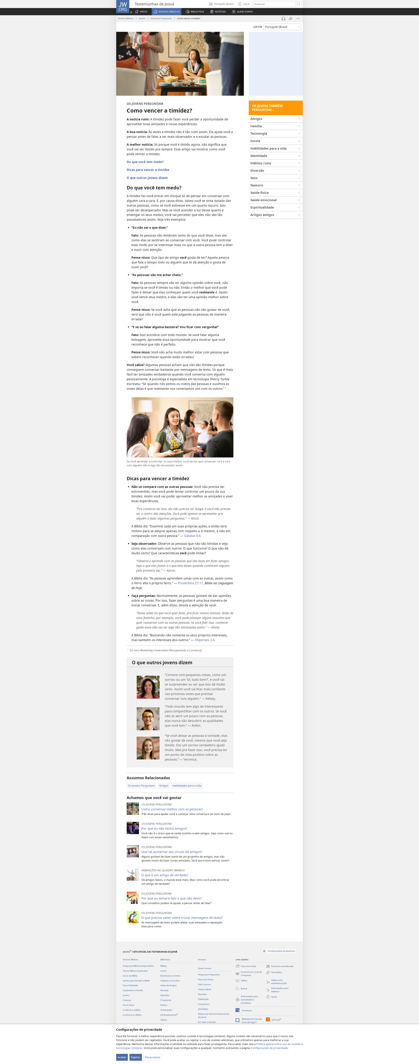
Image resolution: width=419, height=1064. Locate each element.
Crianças (127, 1000)
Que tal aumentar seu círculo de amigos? (171, 852)
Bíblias (163, 965)
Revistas (164, 990)
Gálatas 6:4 (192, 535)
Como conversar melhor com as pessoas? (172, 809)
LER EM (257, 27)
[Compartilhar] (291, 18)
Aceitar (122, 1057)
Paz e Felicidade (130, 985)
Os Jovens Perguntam (161, 18)
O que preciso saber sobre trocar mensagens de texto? (182, 917)
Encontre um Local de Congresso (249, 973)
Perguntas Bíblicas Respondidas (138, 965)
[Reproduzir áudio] (283, 18)
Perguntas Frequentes (209, 974)
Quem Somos (204, 968)
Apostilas (164, 995)
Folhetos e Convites (170, 980)
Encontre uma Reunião (279, 966)
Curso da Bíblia (130, 975)
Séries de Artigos (168, 985)
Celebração (203, 999)
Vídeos (163, 1019)
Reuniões (202, 994)
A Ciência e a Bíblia (131, 1009)
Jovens (142, 18)
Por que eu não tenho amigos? (164, 828)
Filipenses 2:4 (205, 640)
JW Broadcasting (169, 1014)
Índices (163, 1005)
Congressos (203, 1004)
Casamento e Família (133, 990)
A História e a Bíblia (132, 1014)
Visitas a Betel (204, 989)
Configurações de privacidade (269, 1048)
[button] (166, 11)
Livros (163, 970)
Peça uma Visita (205, 979)
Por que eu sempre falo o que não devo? (171, 898)
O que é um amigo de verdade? (164, 875)
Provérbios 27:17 (190, 583)
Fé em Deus (128, 1005)
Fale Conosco (204, 984)
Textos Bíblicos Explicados (135, 970)
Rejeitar (135, 1057)
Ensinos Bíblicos (126, 18)
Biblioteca (165, 959)
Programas (165, 1000)
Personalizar (153, 1057)
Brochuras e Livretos (170, 975)
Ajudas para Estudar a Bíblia (136, 980)
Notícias (202, 959)
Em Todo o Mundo (207, 1022)
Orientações (166, 1009)
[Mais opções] (298, 18)
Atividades (203, 1008)
